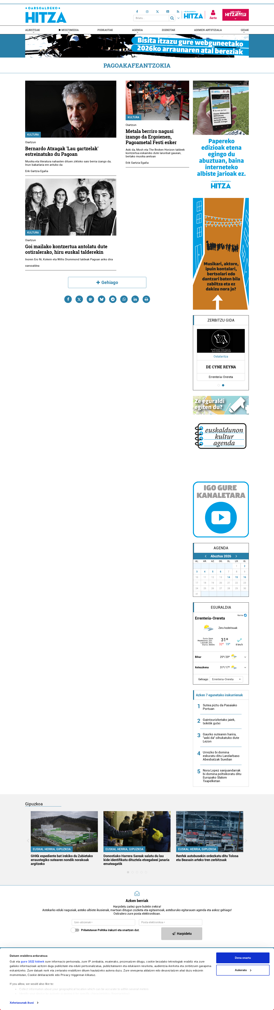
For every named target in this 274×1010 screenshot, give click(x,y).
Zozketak (168, 30)
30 (223, 566)
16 (244, 577)
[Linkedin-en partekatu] (135, 299)
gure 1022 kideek (32, 961)
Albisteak (32, 30)
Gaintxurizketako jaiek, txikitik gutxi (219, 721)
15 (236, 577)
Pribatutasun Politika (94, 930)
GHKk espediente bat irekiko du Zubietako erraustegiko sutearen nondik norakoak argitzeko (62, 860)
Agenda (137, 30)
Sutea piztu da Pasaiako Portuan (220, 707)
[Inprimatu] (146, 299)
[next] (236, 556)
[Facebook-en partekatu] (68, 299)
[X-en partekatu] (79, 299)
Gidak (245, 30)
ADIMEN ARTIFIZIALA (208, 30)
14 (228, 577)
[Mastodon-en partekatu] (90, 299)
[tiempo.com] (245, 615)
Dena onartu (243, 957)
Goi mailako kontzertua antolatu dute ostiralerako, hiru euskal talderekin (66, 249)
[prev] (205, 556)
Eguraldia (221, 607)
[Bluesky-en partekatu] (101, 299)
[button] (226, 679)
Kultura (33, 134)
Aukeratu (241, 970)
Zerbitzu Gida (220, 320)
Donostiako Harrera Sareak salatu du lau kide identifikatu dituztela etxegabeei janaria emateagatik (136, 860)
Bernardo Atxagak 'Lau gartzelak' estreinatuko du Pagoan (61, 151)
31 (230, 566)
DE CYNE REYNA (221, 367)
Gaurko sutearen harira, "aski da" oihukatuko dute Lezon (221, 737)
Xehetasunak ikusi (22, 1002)
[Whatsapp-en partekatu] (124, 299)
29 (215, 566)
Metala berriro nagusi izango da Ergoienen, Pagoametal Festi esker (151, 136)
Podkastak (105, 30)
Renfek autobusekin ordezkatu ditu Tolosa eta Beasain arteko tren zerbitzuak (207, 858)
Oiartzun (30, 142)
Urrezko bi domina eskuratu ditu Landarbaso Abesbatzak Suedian (221, 755)
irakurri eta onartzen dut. (110, 930)
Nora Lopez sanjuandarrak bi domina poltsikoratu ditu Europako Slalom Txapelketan (222, 775)
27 (199, 566)
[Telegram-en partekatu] (112, 299)
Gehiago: (203, 679)
